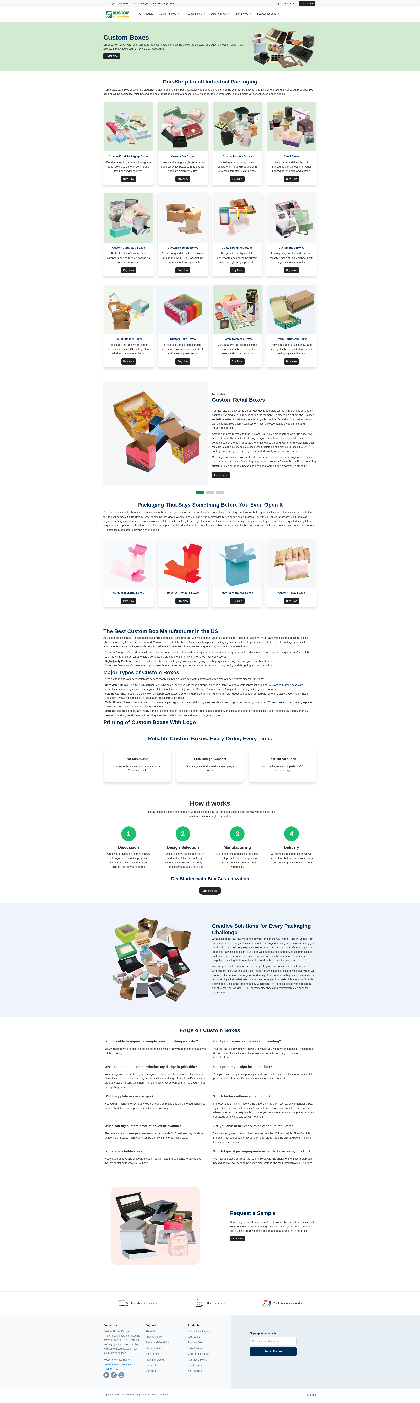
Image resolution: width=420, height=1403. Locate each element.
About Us (151, 1331)
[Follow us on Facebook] (114, 1374)
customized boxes (118, 1348)
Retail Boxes (195, 1348)
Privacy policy (154, 1337)
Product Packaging (199, 1331)
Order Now (111, 56)
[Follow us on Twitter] (106, 1374)
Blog (277, 3)
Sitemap (312, 1394)
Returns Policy (154, 1348)
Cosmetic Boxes (197, 1359)
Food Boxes (195, 1365)
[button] (200, 492)
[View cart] (297, 3)
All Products (146, 13)
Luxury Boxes (219, 13)
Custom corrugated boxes (284, 685)
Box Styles (242, 13)
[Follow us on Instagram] (121, 1374)
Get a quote (221, 475)
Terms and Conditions (158, 1342)
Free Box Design (155, 1359)
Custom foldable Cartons (193, 693)
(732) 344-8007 (111, 1368)
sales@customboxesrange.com (119, 1364)
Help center (152, 1353)
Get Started (210, 891)
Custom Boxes (167, 13)
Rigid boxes (191, 710)
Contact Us (288, 3)
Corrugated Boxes (198, 1353)
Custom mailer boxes (280, 702)
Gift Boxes (194, 1337)
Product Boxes (193, 13)
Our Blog (151, 1370)
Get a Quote (307, 3)
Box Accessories (266, 13)
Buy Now (128, 178)
